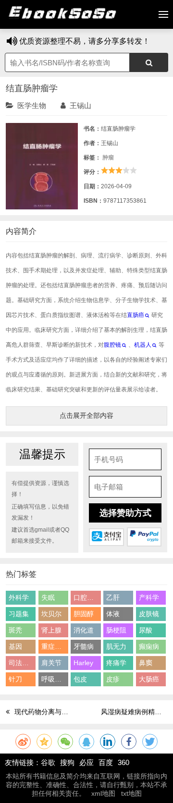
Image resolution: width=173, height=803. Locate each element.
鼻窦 (145, 663)
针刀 (15, 679)
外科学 (19, 597)
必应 (86, 762)
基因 (15, 646)
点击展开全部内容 (86, 415)
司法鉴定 (22, 663)
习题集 (19, 614)
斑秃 (15, 630)
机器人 (142, 344)
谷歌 (48, 762)
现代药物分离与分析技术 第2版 (61, 712)
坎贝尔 (51, 614)
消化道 (84, 630)
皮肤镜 (149, 614)
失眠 (48, 597)
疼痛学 (116, 663)
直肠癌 (135, 315)
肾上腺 (51, 630)
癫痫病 (149, 646)
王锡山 (80, 105)
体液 (113, 614)
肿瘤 (108, 157)
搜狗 (67, 762)
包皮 (80, 679)
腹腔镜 (112, 344)
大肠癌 (149, 679)
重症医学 (54, 646)
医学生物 (31, 105)
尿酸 (145, 630)
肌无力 (116, 646)
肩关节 (51, 663)
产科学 (149, 597)
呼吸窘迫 (54, 679)
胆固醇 (84, 614)
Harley (83, 663)
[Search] (149, 62)
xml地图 (103, 793)
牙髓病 (84, 646)
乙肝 (113, 597)
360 (123, 762)
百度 (106, 762)
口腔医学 (87, 597)
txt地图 (131, 793)
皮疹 (113, 679)
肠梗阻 (116, 630)
